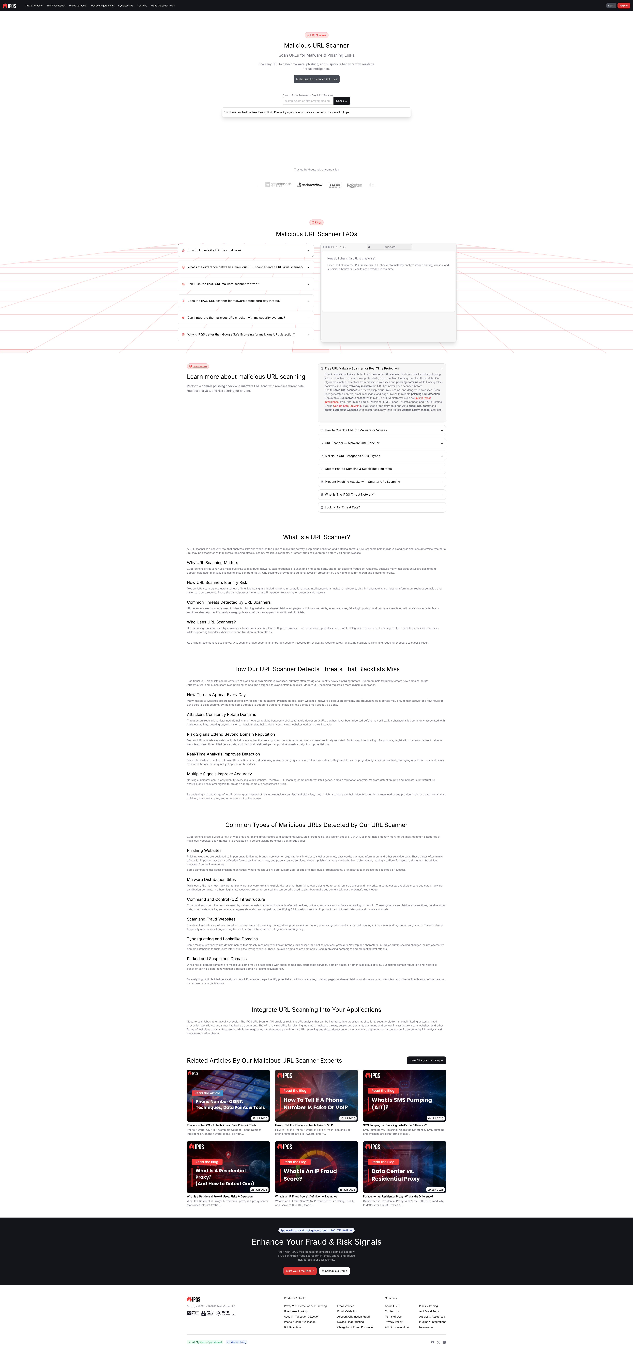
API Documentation (397, 1327)
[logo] (230, 1299)
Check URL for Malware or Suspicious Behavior (308, 95)
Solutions (142, 5)
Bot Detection (292, 1327)
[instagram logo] (444, 1342)
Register (623, 5)
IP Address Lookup (296, 1311)
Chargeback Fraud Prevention (355, 1327)
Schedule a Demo (336, 1271)
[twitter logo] (438, 1342)
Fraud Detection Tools (163, 5)
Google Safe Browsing (347, 405)
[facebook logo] (432, 1342)
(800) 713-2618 (314, 1230)
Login (611, 5)
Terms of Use (393, 1316)
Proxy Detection (34, 5)
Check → (341, 100)
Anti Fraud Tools (429, 1311)
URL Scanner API (263, 1021)
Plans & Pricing (428, 1306)
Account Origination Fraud (353, 1316)
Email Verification (56, 5)
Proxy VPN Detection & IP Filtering (305, 1306)
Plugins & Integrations (432, 1321)
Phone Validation (78, 5)
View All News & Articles (425, 1060)
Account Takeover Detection (301, 1316)
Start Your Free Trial (298, 1271)
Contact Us (392, 1311)
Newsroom (426, 1327)
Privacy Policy (394, 1321)
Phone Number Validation (300, 1321)
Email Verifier (345, 1306)
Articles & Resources (432, 1316)
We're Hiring (238, 1342)
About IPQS (392, 1306)
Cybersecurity (125, 5)
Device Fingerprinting (102, 5)
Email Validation (347, 1311)
